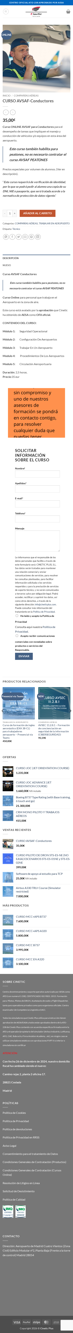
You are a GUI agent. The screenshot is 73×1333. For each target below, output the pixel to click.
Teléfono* (20, 513)
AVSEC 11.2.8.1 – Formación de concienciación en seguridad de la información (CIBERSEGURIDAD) (54, 730)
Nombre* (20, 468)
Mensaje (19, 528)
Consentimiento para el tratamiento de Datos (30, 1153)
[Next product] (6, 112)
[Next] (70, 718)
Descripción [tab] (11, 258)
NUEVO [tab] (7, 265)
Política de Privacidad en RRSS (21, 1137)
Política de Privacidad (44, 611)
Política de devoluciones (17, 1129)
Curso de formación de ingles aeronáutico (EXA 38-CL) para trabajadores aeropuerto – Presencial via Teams (19, 731)
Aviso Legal (9, 1145)
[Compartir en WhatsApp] (6, 237)
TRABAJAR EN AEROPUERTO (54, 223)
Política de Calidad (14, 1199)
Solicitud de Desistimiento (19, 1191)
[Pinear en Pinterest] (31, 237)
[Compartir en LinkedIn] (38, 237)
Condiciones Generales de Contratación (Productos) (34, 1162)
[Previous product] (12, 112)
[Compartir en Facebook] (12, 237)
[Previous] (3, 718)
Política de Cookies (14, 1112)
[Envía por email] (25, 237)
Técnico (16, 229)
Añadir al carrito (37, 213)
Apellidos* (21, 483)
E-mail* (19, 498)
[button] (6, 11)
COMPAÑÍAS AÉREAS (26, 95)
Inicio (6, 95)
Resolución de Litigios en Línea (21, 1183)
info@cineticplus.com (45, 604)
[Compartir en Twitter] (19, 237)
